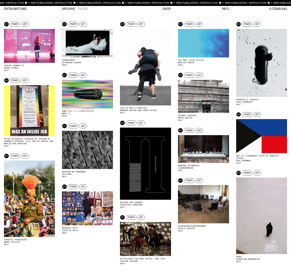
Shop (167, 9)
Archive (68, 9)
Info (225, 9)
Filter (83, 9)
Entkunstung (15, 9)
